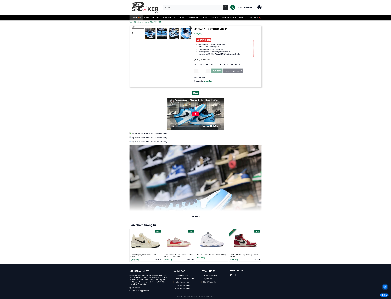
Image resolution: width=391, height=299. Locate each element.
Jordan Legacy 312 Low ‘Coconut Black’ (143, 272)
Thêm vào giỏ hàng (232, 71)
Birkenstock (194, 18)
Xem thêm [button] (195, 233)
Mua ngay (217, 71)
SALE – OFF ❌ (255, 18)
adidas (155, 18)
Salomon (214, 18)
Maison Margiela (228, 18)
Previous (133, 93)
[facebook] (231, 291)
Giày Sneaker (207, 295)
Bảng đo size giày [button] (203, 60)
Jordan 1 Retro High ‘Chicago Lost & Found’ (244, 272)
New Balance (168, 18)
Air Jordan (140, 22)
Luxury (181, 18)
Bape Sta (242, 18)
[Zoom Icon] (162, 57)
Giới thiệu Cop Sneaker (210, 291)
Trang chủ (133, 22)
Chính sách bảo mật (181, 291)
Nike (146, 18)
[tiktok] (235, 291)
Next (191, 93)
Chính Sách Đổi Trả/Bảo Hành (184, 295)
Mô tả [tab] (195, 109)
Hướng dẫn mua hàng (182, 298)
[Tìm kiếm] (225, 7)
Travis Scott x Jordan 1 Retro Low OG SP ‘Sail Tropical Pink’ (178, 272)
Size (196, 64)
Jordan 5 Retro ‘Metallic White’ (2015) (211, 271)
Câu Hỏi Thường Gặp (209, 298)
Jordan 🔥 (135, 18)
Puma (205, 18)
